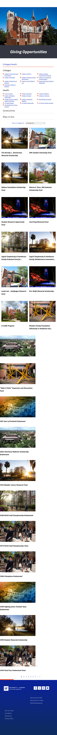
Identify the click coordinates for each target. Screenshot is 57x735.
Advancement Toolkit (36, 700)
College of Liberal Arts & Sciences (11, 82)
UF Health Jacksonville (28, 103)
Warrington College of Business (10, 85)
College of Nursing (26, 96)
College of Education (10, 77)
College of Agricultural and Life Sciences (11, 74)
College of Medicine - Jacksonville (10, 96)
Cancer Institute (9, 94)
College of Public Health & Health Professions (11, 100)
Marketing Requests (36, 703)
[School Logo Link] (15, 688)
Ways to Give (8, 116)
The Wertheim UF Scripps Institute (11, 105)
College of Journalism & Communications (45, 78)
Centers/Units (9, 110)
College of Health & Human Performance (29, 78)
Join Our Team (9, 711)
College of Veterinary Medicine (27, 100)
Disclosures (8, 716)
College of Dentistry (27, 94)
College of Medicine (44, 94)
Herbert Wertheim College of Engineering (46, 82)
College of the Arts (26, 74)
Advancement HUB (36, 698)
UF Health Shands (9, 103)
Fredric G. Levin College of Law (28, 82)
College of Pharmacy (44, 96)
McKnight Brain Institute (45, 99)
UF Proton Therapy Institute (46, 103)
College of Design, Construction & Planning (45, 74)
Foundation (8, 713)
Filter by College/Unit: (18, 123)
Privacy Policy (9, 718)
